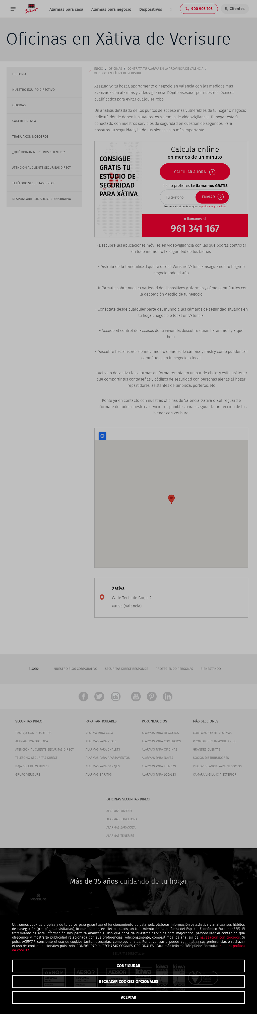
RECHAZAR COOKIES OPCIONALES (128, 982)
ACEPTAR (128, 997)
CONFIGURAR (128, 966)
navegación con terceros (220, 937)
